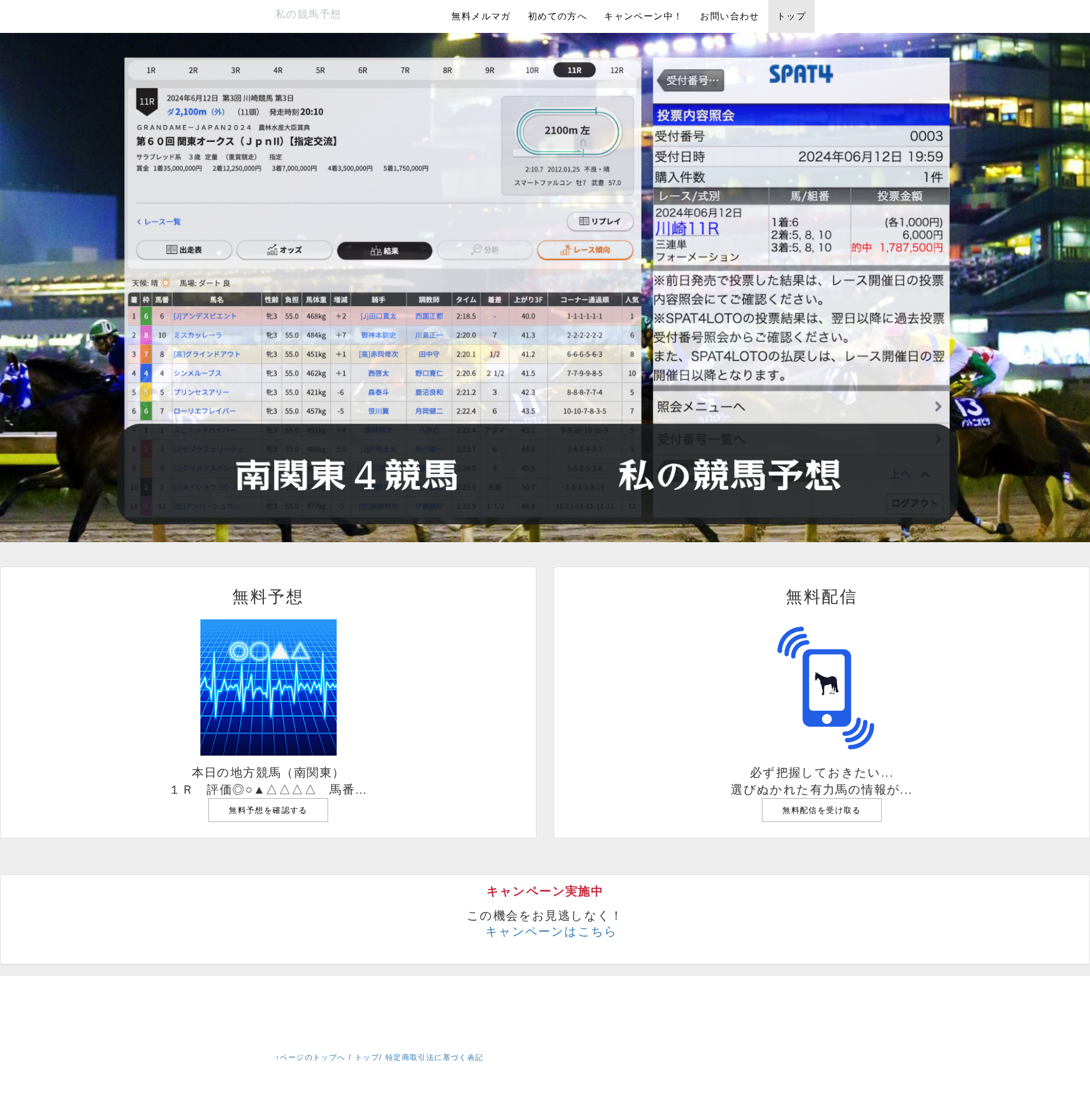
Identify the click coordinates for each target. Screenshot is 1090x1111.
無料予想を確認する (268, 810)
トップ (791, 16)
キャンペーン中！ (643, 16)
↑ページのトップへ (310, 1057)
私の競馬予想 (308, 14)
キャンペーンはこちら (551, 931)
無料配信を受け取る (821, 810)
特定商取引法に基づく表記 (434, 1057)
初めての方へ (557, 16)
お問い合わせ (729, 16)
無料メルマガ (480, 16)
